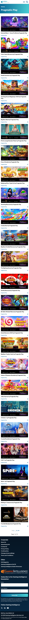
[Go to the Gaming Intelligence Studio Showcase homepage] (5, 2)
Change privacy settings (7, 553)
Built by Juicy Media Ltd (7, 613)
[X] (2, 608)
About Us (3, 542)
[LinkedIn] (5, 608)
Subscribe (14, 595)
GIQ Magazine (5, 562)
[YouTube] (8, 608)
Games (3, 6)
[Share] (27, 35)
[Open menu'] (23, 2)
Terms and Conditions (7, 555)
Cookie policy (5, 551)
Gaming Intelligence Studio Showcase (11, 566)
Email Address (4, 588)
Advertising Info (5, 544)
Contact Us (4, 546)
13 (16, 530)
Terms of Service (6, 618)
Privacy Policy (5, 548)
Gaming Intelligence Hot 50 (8, 564)
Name (2, 582)
